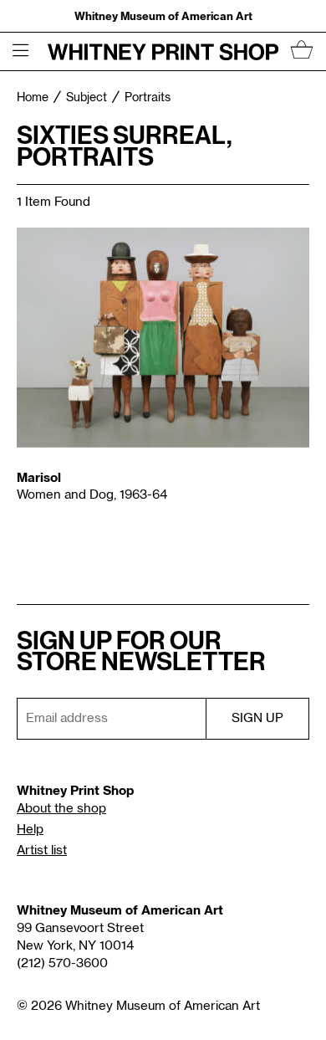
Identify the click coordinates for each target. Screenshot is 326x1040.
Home (32, 98)
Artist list (42, 850)
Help (30, 829)
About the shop (61, 808)
